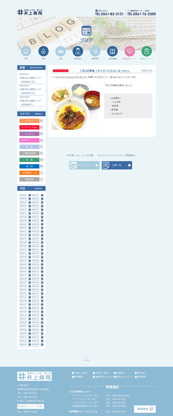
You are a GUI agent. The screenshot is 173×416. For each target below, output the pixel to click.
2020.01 (22, 337)
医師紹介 (120, 373)
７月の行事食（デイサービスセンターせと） (105, 70)
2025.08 (22, 217)
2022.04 (35, 286)
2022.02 (35, 290)
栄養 (30, 160)
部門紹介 (141, 373)
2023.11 (22, 253)
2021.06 (35, 304)
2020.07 (22, 326)
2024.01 (22, 250)
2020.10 (35, 319)
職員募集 (141, 377)
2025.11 (35, 210)
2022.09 (22, 279)
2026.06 (22, 199)
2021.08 (35, 301)
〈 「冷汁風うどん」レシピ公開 (77, 155)
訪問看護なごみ (29, 173)
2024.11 (22, 231)
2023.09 (22, 257)
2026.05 (35, 199)
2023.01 (22, 271)
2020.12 (35, 315)
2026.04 (22, 202)
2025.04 (22, 224)
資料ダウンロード (125, 377)
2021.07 (22, 304)
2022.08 (35, 279)
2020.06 (35, 326)
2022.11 (22, 275)
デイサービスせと (29, 127)
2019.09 (22, 344)
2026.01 (35, 206)
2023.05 (22, 264)
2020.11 (22, 319)
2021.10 (35, 297)
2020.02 (35, 333)
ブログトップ (84, 165)
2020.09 (22, 322)
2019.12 (35, 337)
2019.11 (22, 341)
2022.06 (35, 282)
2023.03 (22, 268)
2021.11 (22, 297)
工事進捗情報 (29, 153)
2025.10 (22, 213)
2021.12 (35, 293)
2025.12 (22, 210)
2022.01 (22, 293)
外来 (30, 147)
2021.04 (35, 308)
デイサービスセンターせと (71, 77)
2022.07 (22, 282)
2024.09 (22, 235)
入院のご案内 (101, 373)
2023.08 (35, 257)
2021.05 (22, 308)
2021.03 (22, 312)
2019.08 (35, 344)
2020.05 (22, 330)
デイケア (29, 121)
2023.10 (35, 253)
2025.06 (22, 221)
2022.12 (35, 271)
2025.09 (35, 213)
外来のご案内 (80, 373)
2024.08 (35, 235)
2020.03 (22, 333)
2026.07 (35, 195)
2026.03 (35, 202)
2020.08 (35, 322)
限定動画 (29, 179)
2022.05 (22, 286)
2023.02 (35, 268)
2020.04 (35, 330)
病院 (30, 166)
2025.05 (35, 221)
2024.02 (35, 246)
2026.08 (22, 195)
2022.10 (35, 275)
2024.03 (22, 246)
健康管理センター (29, 140)
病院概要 (78, 377)
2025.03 (35, 224)
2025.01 (22, 228)
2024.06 (35, 239)
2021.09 (22, 301)
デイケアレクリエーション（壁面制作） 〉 (119, 155)
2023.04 (35, 264)
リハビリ (29, 134)
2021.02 (35, 312)
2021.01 (22, 315)
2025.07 (35, 217)
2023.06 (35, 261)
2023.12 (35, 250)
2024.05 (22, 242)
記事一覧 (117, 165)
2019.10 (35, 341)
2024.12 (35, 228)
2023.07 (22, 261)
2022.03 (22, 290)
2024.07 (22, 239)
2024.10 (35, 231)
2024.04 (35, 242)
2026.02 (22, 206)
